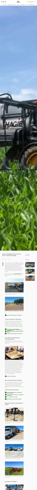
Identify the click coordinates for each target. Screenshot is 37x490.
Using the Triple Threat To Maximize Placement (15, 395)
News (27, 4)
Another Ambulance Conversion (14, 315)
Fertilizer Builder (22, 4)
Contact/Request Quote (32, 4)
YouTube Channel (17, 273)
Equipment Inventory (10, 4)
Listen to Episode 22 (11, 376)
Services (18, 4)
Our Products (4, 4)
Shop (15, 4)
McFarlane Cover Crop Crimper (14, 399)
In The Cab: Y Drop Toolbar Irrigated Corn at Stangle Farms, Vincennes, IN (14, 330)
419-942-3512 (32, 1)
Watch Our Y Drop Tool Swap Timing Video (15, 332)
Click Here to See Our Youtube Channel (11, 389)
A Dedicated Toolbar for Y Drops (14, 333)
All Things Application (12, 396)
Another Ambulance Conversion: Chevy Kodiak (14, 393)
